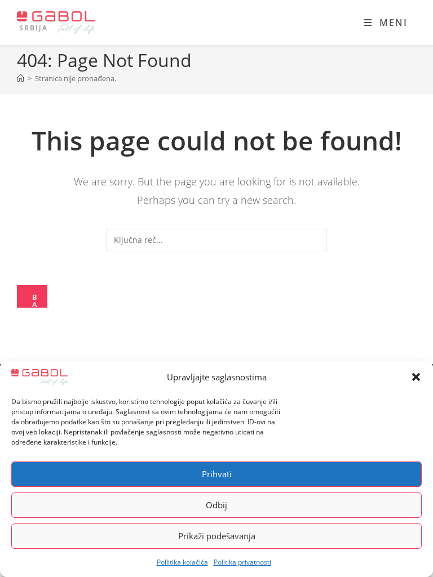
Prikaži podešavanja (216, 536)
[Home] (20, 78)
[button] (416, 377)
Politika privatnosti (242, 562)
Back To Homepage (35, 300)
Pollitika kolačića (182, 562)
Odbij (216, 505)
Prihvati (217, 474)
